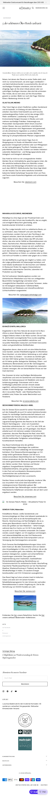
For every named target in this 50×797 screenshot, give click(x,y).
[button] (3, 8)
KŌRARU (28, 773)
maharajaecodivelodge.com (31, 295)
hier (15, 615)
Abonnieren (25, 684)
